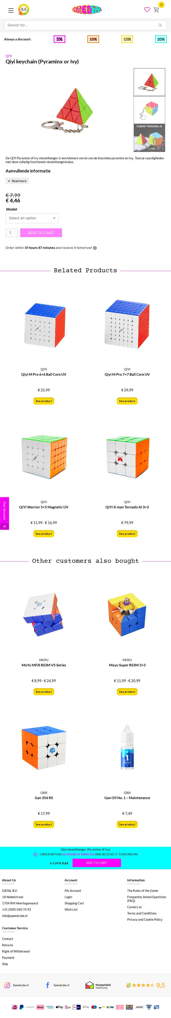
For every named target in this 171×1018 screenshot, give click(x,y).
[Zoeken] (160, 25)
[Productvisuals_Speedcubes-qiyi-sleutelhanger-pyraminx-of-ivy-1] (70, 110)
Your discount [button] (4, 514)
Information (136, 880)
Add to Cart (41, 232)
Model (11, 209)
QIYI (9, 56)
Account (71, 880)
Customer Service (15, 928)
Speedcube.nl (21, 985)
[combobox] (79, 25)
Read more (18, 181)
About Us (9, 880)
